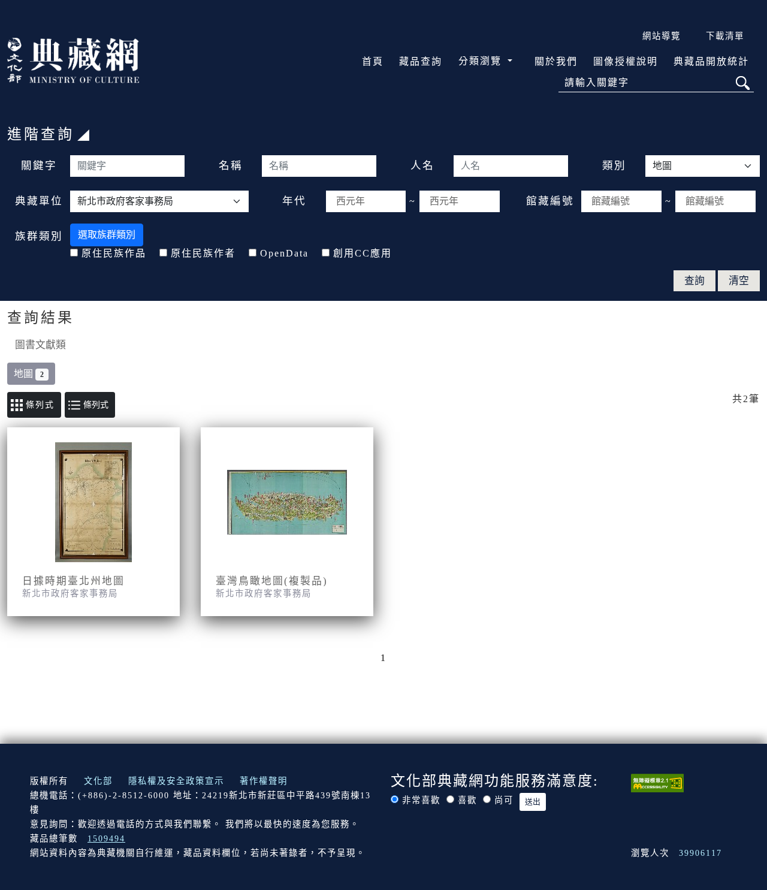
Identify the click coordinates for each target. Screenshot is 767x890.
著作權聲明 (264, 781)
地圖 (29, 374)
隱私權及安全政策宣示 (176, 781)
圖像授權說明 (625, 61)
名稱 (231, 165)
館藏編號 (550, 201)
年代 (294, 201)
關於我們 (556, 61)
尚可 (504, 800)
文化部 (98, 781)
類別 (614, 165)
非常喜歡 (421, 800)
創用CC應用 (362, 253)
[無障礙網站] (657, 782)
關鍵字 (39, 165)
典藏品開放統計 (711, 61)
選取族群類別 (106, 235)
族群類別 (39, 236)
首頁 (373, 61)
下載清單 (725, 36)
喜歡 (467, 800)
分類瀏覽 (481, 61)
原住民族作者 (203, 253)
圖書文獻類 (40, 345)
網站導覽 (661, 36)
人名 (422, 165)
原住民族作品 (113, 253)
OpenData (284, 253)
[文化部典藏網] (73, 59)
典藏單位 (39, 201)
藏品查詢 (420, 61)
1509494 (106, 838)
